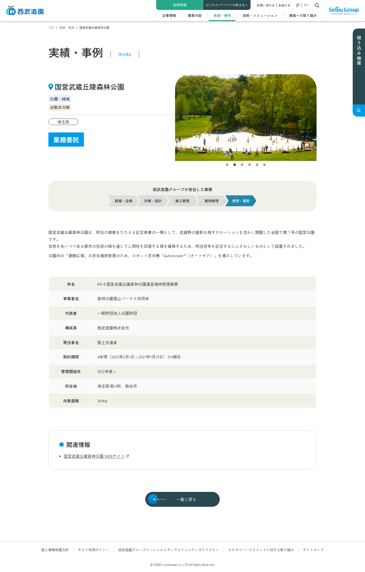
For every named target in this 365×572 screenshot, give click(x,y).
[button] (227, 164)
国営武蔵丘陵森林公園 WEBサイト (94, 456)
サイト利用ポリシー (93, 549)
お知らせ (284, 5)
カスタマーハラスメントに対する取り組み (261, 549)
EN (306, 4)
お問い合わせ (266, 5)
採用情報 (180, 4)
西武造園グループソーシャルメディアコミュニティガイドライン (168, 549)
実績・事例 (222, 15)
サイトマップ (313, 549)
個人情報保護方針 (55, 549)
